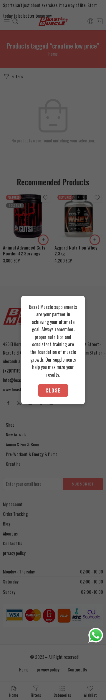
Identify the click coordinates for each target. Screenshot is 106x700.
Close (53, 390)
